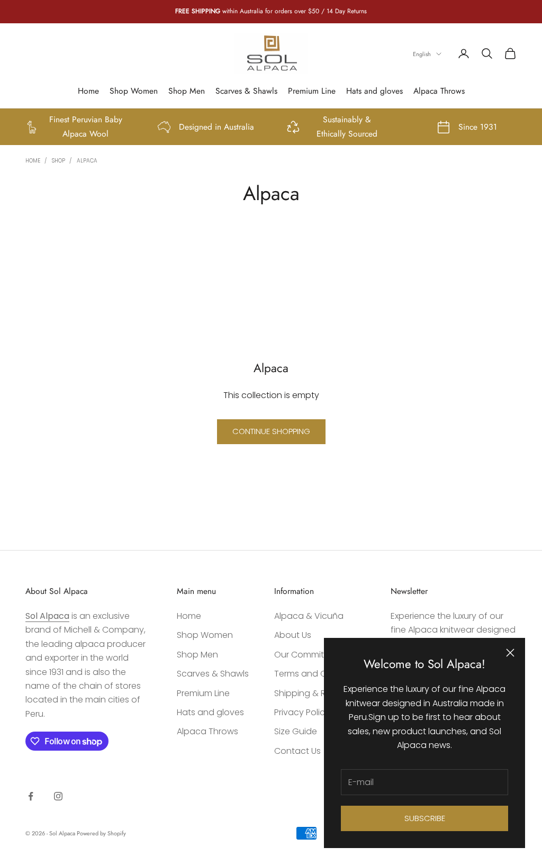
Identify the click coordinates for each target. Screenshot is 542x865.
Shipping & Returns (312, 693)
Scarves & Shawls (246, 91)
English (422, 54)
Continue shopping (271, 431)
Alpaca (87, 161)
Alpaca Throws (439, 91)
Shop (58, 161)
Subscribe (424, 818)
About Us (292, 635)
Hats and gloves (374, 91)
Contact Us (297, 751)
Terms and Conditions (319, 674)
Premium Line (312, 91)
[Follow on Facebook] (30, 796)
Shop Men (186, 91)
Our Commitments (312, 654)
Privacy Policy (302, 712)
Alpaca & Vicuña (309, 616)
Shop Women (134, 91)
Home (88, 91)
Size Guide (295, 731)
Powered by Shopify (101, 833)
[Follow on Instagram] (58, 796)
